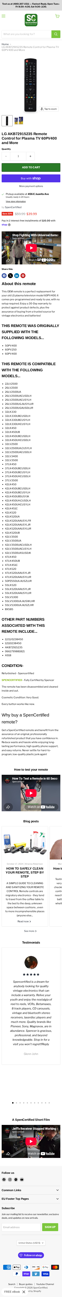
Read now (23, 921)
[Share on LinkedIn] (16, 275)
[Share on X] (10, 275)
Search (11, 1284)
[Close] (23, 1292)
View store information (16, 201)
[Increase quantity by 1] (30, 156)
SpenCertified (13, 207)
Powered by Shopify (31, 1291)
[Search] (55, 34)
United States (29, 1243)
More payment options (31, 186)
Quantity (6, 149)
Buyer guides (26, 1284)
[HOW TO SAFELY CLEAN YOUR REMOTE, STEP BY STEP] (25, 842)
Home (5, 44)
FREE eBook (12, 1291)
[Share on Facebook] (4, 275)
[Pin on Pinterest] (23, 275)
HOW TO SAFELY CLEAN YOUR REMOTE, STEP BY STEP (25, 872)
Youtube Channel (45, 1284)
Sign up (50, 1227)
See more (29, 931)
